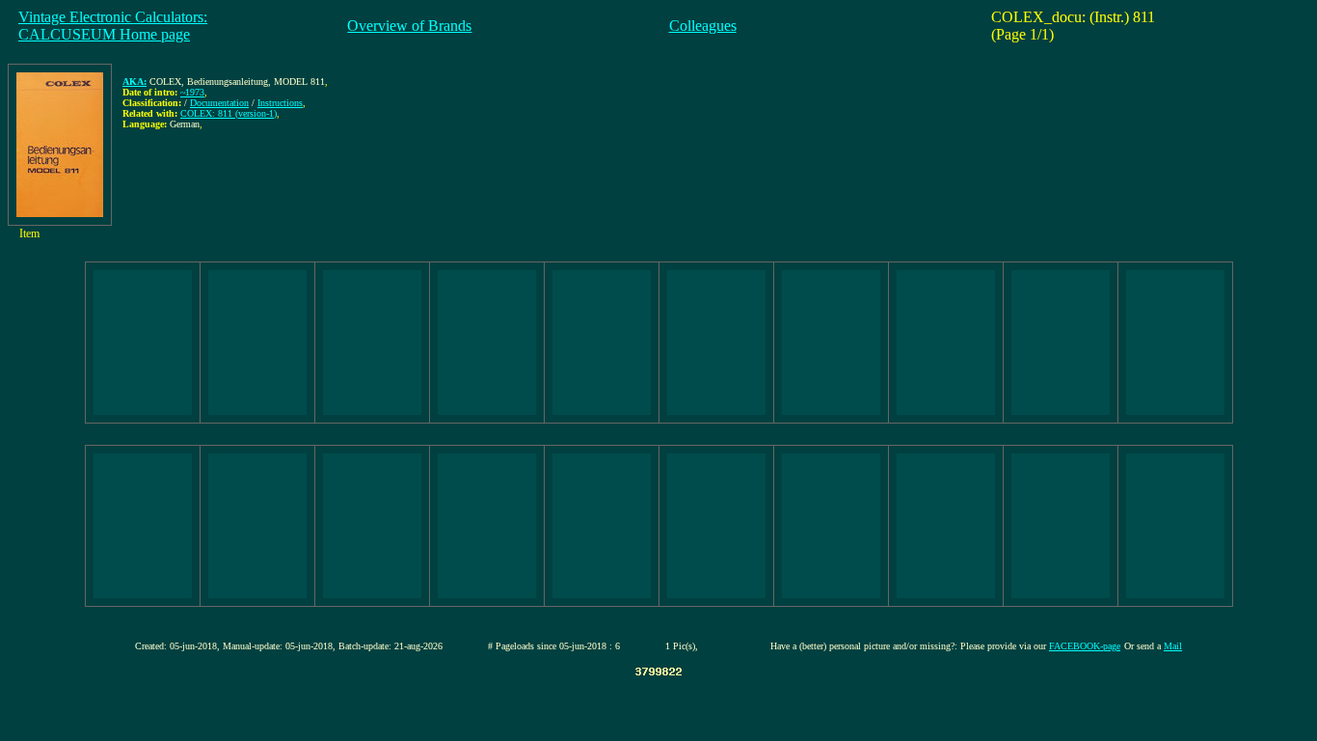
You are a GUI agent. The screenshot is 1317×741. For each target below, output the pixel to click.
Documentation (219, 102)
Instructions (280, 102)
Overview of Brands (409, 25)
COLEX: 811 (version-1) (228, 113)
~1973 (192, 92)
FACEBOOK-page (1084, 646)
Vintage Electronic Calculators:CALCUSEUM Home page (112, 25)
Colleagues (703, 25)
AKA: (134, 81)
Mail (1173, 646)
